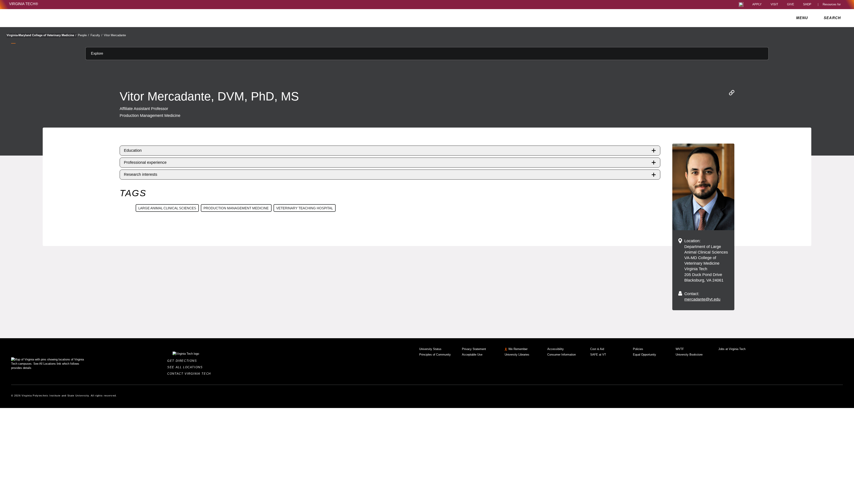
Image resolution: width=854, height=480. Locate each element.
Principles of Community (435, 354)
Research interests (140, 174)
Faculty (96, 35)
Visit (774, 4)
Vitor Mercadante (115, 35)
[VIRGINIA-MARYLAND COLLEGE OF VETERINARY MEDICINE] (48, 18)
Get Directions (183, 360)
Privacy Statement (474, 349)
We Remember (518, 349)
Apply (757, 4)
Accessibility (555, 349)
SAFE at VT (598, 354)
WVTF (680, 349)
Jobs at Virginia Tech (731, 349)
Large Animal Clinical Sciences (167, 208)
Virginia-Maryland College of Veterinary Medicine (41, 35)
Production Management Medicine (236, 208)
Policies (638, 349)
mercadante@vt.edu (702, 299)
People (83, 35)
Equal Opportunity (644, 354)
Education (133, 150)
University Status (430, 349)
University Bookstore (689, 354)
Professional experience (145, 162)
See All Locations (186, 367)
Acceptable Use (472, 354)
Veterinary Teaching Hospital (304, 208)
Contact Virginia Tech (190, 373)
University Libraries (517, 354)
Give (790, 4)
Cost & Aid (597, 349)
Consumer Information (561, 354)
